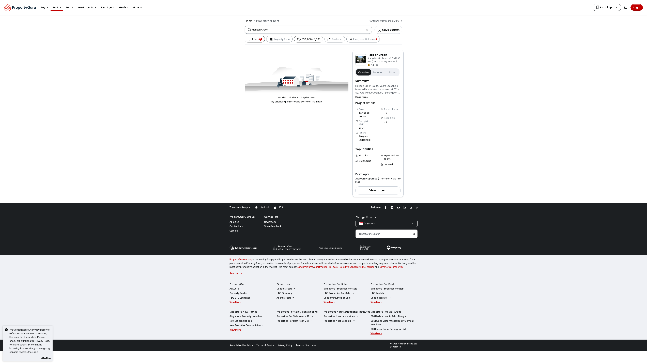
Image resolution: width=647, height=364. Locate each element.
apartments (320, 267)
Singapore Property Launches (245, 316)
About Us (234, 222)
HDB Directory (284, 293)
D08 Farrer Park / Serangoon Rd (388, 329)
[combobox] (308, 29)
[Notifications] (625, 7)
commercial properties (391, 267)
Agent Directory (285, 297)
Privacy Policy (42, 340)
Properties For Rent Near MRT (292, 321)
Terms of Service (265, 345)
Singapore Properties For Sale (340, 288)
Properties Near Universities (339, 316)
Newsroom (270, 222)
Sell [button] (68, 7)
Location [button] (378, 72)
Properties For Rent (382, 284)
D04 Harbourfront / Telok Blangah (389, 316)
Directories (283, 284)
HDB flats (333, 267)
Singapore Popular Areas (386, 311)
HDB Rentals (377, 293)
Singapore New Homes (243, 311)
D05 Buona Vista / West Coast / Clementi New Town (392, 323)
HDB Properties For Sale (337, 293)
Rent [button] (55, 7)
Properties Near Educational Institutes (347, 311)
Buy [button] (43, 7)
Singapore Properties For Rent (387, 288)
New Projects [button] (86, 7)
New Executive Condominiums (246, 325)
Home (248, 21)
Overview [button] (363, 72)
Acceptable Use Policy (241, 345)
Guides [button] (123, 7)
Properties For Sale (335, 284)
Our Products (236, 226)
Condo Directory (285, 288)
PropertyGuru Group (242, 217)
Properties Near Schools (337, 321)
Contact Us (271, 217)
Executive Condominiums (352, 267)
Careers (233, 230)
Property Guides (238, 293)
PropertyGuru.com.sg (240, 259)
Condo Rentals (379, 297)
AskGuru (234, 288)
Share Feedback (272, 226)
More (136, 7)
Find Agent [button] (107, 7)
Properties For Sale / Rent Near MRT (298, 311)
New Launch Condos (240, 321)
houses (370, 267)
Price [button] (392, 72)
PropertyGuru (237, 284)
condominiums (305, 267)
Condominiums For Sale (337, 297)
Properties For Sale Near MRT (292, 316)
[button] (363, 97)
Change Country (366, 217)
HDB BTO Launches (239, 297)
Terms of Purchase (306, 345)
